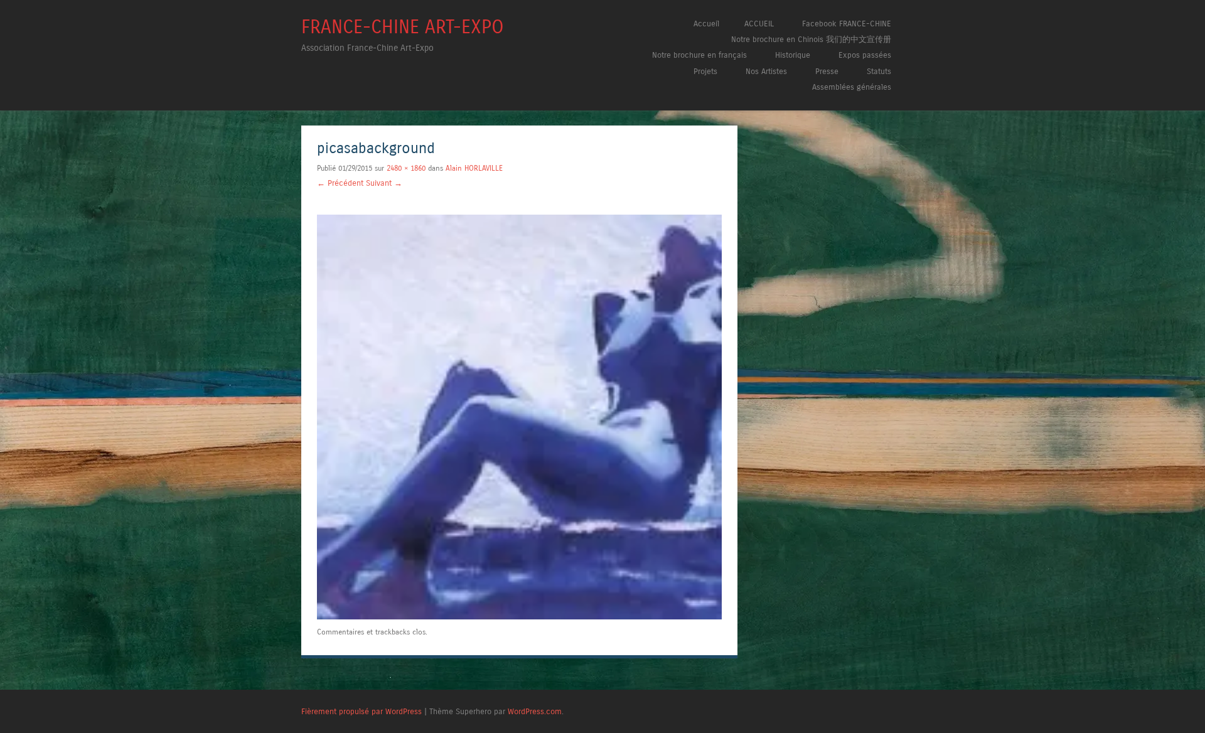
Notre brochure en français (699, 55)
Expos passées (864, 55)
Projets (705, 71)
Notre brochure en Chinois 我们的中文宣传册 (811, 39)
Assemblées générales (851, 87)
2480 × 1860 (406, 168)
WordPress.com (535, 711)
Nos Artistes (766, 71)
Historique (792, 55)
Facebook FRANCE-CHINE (846, 23)
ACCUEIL (759, 23)
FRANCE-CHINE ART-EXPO (402, 27)
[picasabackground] (519, 616)
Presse (826, 71)
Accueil (706, 23)
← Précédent (340, 183)
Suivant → (384, 183)
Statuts (879, 71)
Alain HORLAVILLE (474, 168)
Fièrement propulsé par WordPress (361, 711)
